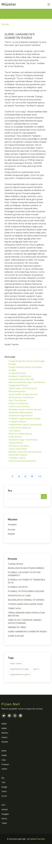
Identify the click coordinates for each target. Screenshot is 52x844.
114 (39, 476)
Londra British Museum (20, 427)
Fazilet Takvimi (16, 663)
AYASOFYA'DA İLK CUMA (19, 595)
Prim (3, 805)
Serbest (5, 809)
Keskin (4, 755)
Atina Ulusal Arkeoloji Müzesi (22, 460)
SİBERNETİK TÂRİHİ (17, 627)
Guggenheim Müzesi (18, 385)
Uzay (4, 760)
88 (32, 476)
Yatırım (4, 769)
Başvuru (5, 732)
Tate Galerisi (15, 430)
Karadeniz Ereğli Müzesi (20, 376)
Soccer (4, 796)
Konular (11, 529)
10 (12, 476)
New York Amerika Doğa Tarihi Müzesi (27, 382)
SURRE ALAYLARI (16, 635)
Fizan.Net (40, 839)
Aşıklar (4, 728)
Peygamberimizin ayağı (19, 669)
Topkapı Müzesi (15, 563)
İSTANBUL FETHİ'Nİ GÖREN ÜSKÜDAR (26, 591)
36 (19, 476)
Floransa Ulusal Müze (19, 445)
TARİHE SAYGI (14, 608)
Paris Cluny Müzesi (18, 400)
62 (25, 476)
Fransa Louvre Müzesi (19, 406)
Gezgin (4, 787)
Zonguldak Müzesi (17, 373)
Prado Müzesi (15, 436)
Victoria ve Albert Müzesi (20, 433)
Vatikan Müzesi (16, 442)
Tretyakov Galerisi (17, 457)
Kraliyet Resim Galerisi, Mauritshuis (25, 424)
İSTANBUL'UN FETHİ (18, 587)
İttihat (4, 751)
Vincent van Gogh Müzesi (21, 415)
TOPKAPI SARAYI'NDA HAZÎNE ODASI (25, 604)
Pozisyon (5, 764)
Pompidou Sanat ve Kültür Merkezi (25, 409)
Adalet (4, 723)
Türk (3, 782)
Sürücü (4, 818)
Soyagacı (5, 814)
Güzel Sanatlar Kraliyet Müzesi (23, 394)
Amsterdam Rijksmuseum (21, 412)
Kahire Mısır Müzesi (18, 454)
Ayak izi (36, 669)
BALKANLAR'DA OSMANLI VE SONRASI (26, 599)
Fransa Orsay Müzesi (18, 403)
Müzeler (9, 4)
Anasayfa (12, 524)
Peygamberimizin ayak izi (20, 674)
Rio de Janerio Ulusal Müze (21, 397)
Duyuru (4, 737)
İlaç (3, 778)
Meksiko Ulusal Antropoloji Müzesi (25, 451)
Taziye (4, 823)
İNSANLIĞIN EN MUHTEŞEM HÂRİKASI (26, 568)
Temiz (4, 791)
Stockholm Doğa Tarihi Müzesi (23, 439)
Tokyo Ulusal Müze (18, 448)
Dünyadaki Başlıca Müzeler (21, 379)
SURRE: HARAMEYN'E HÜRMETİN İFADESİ (27, 631)
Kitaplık (11, 533)
